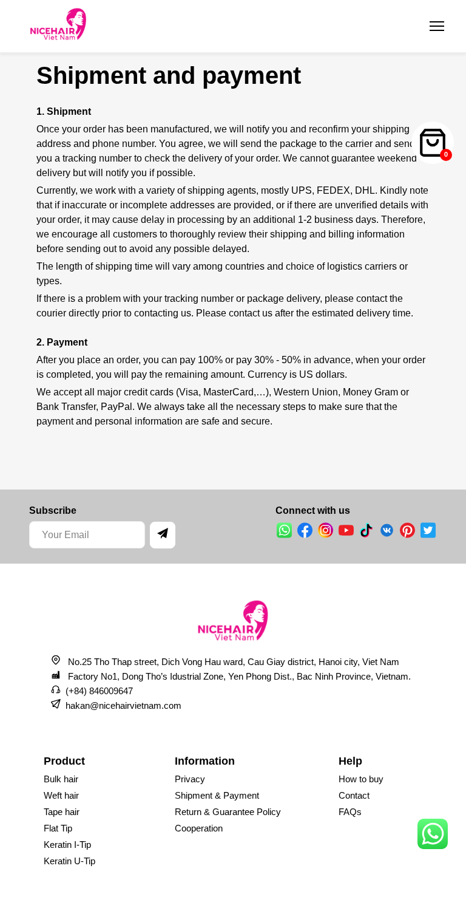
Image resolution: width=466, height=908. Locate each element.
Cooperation (199, 828)
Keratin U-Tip (69, 861)
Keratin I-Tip (67, 844)
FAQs (350, 812)
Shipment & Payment (217, 795)
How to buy (361, 779)
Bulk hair (61, 779)
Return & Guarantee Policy (228, 812)
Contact (354, 795)
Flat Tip (58, 828)
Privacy (190, 779)
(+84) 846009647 (99, 691)
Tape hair (61, 812)
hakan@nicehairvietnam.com (123, 705)
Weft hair (61, 795)
